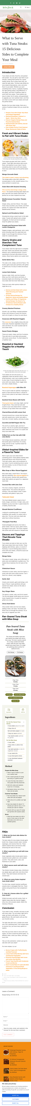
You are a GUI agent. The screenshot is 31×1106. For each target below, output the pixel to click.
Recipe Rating (6, 995)
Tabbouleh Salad (8, 497)
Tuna (5, 975)
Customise (15, 1099)
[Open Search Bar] (20, 7)
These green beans (8, 403)
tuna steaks (17, 975)
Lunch (5, 974)
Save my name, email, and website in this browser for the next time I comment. (16, 1029)
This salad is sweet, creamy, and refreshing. (15, 177)
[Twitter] (20, 3)
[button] (24, 722)
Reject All (15, 1103)
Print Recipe (11, 652)
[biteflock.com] (8, 7)
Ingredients (9, 712)
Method (23, 712)
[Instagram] (13, 3)
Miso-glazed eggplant (20, 475)
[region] (15, 1094)
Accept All (15, 1095)
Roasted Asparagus (9, 387)
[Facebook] (10, 3)
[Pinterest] (17, 3)
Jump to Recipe (8, 67)
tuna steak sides (10, 975)
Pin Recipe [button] (20, 652)
